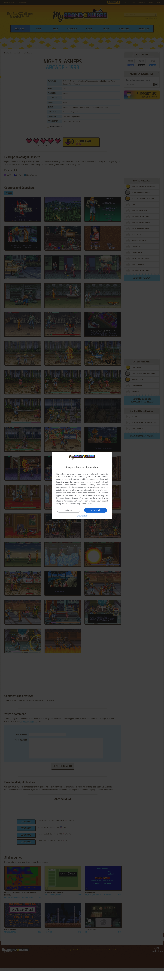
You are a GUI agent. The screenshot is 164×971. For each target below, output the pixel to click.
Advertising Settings (72, 501)
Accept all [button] (95, 510)
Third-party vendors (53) (78, 487)
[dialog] (82, 485)
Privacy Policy (87, 503)
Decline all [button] (68, 510)
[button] (82, 515)
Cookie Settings (74, 503)
